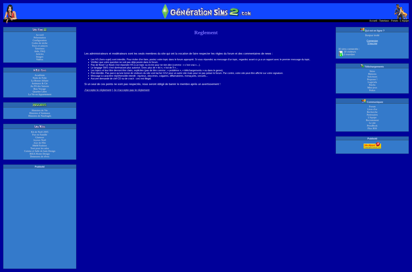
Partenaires (372, 114)
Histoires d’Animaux (39, 113)
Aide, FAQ (39, 51)
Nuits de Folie (40, 78)
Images (39, 56)
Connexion (372, 40)
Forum (394, 20)
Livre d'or (372, 109)
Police (372, 90)
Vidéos (39, 59)
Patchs (372, 85)
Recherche (372, 112)
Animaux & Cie (40, 83)
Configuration (40, 40)
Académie (40, 75)
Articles (40, 54)
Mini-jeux (372, 87)
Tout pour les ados (39, 148)
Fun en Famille (39, 134)
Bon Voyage (39, 89)
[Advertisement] (39, 218)
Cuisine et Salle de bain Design (39, 151)
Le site (372, 123)
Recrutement (372, 120)
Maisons (372, 74)
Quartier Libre (40, 91)
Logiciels (372, 82)
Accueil (373, 20)
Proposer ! (372, 79)
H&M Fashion (40, 145)
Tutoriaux (384, 20)
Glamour (39, 137)
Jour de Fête (40, 143)
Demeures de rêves (39, 156)
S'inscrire (372, 43)
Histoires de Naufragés (39, 116)
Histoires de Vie (40, 110)
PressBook (372, 125)
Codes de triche (39, 43)
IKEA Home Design (40, 153)
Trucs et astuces (40, 46)
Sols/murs (372, 76)
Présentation (40, 37)
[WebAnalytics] (372, 150)
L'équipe (404, 20)
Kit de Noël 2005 (39, 132)
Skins (372, 71)
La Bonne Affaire (39, 80)
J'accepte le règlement (97, 90)
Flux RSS (372, 128)
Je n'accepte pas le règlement (132, 90)
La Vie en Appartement (39, 94)
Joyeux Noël (39, 140)
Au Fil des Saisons (39, 86)
